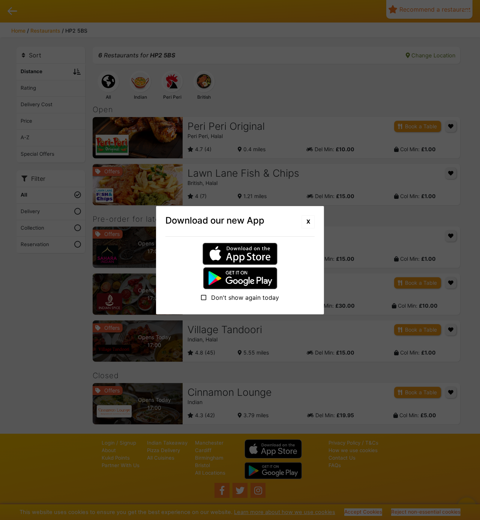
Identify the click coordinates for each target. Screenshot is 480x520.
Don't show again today (244, 297)
